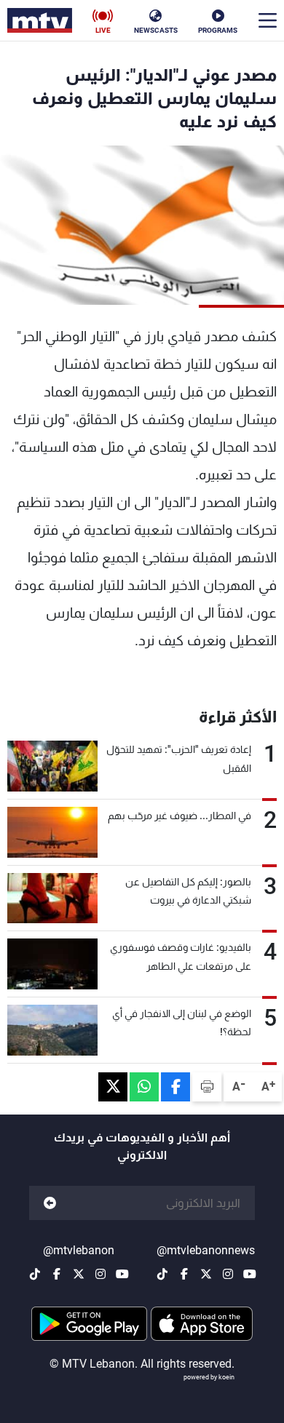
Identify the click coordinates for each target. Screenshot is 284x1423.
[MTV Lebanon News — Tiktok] (162, 1274)
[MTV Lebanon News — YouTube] (250, 1274)
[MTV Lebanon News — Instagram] (228, 1274)
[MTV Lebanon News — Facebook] (184, 1274)
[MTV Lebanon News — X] (206, 1274)
